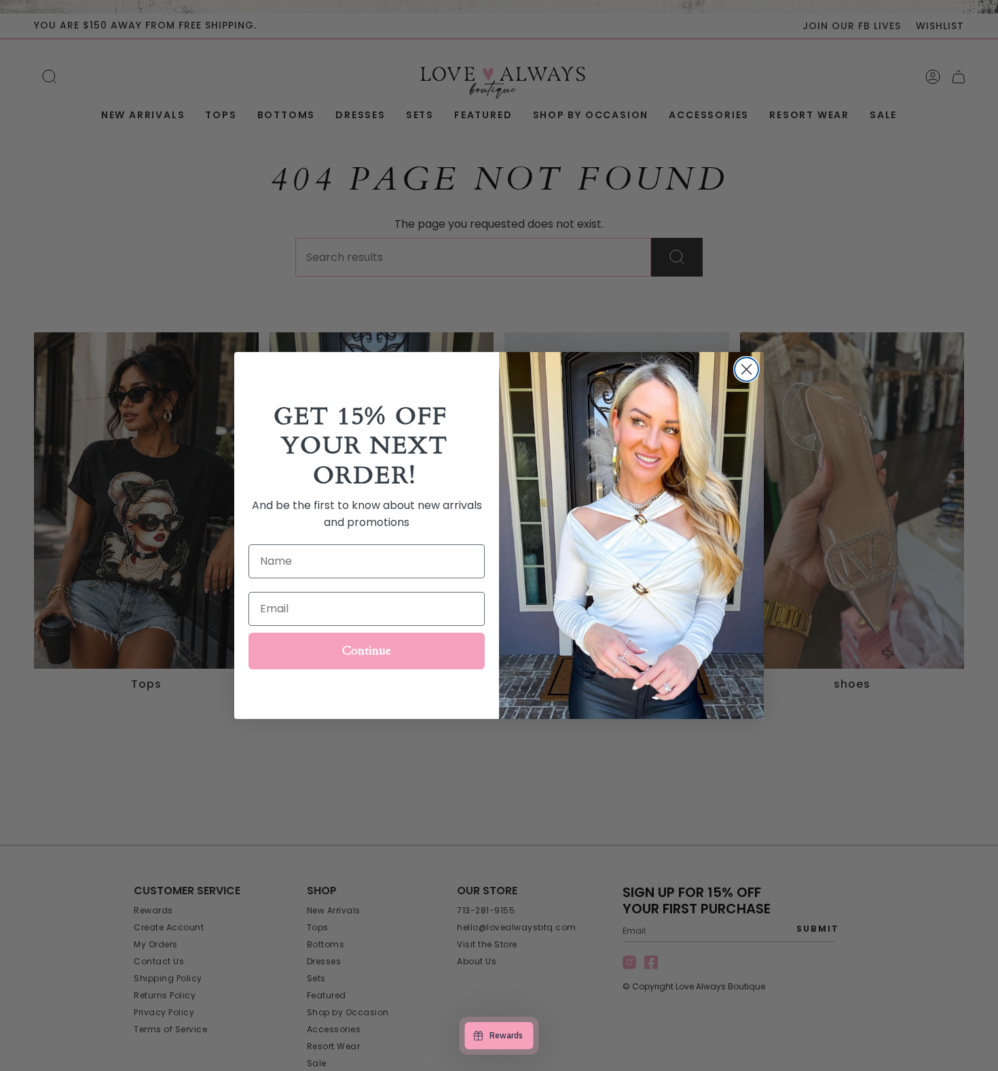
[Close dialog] (746, 369)
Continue (366, 650)
